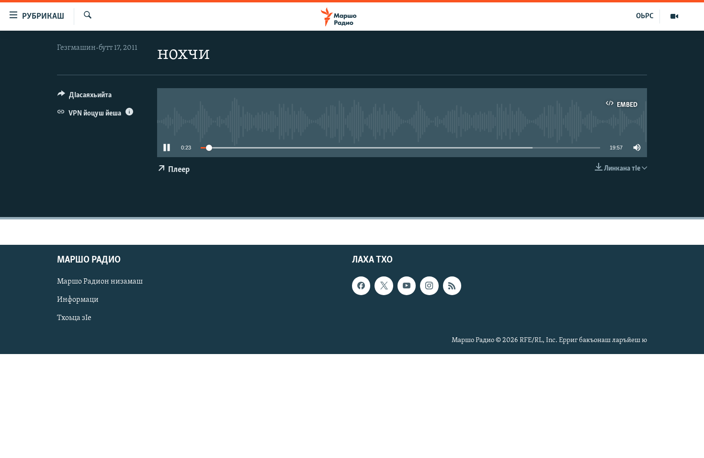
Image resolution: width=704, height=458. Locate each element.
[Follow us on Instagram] (429, 285)
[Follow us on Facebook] (361, 285)
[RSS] (452, 285)
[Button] (84, 97)
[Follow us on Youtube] (406, 285)
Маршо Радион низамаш (100, 282)
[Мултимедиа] (674, 16)
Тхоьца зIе (74, 318)
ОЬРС (645, 16)
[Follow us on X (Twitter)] (384, 285)
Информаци (78, 300)
